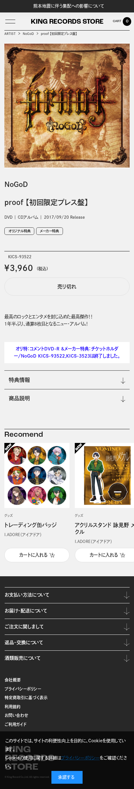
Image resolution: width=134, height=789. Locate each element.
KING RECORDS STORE (67, 22)
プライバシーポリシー (23, 689)
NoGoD (28, 33)
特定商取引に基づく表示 (26, 698)
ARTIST (10, 33)
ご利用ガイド (15, 724)
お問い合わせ (16, 715)
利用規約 (13, 707)
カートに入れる (33, 555)
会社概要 (13, 680)
